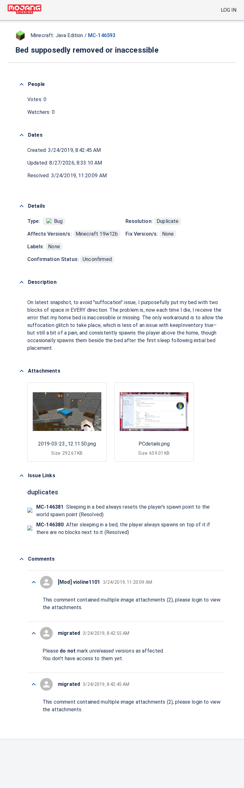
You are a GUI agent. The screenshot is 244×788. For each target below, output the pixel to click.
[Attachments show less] (21, 371)
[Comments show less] (21, 559)
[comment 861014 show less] (33, 684)
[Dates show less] (21, 135)
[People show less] (21, 84)
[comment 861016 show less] (33, 633)
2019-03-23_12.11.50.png (67, 444)
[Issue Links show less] (21, 475)
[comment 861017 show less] (33, 582)
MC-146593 (101, 35)
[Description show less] (21, 282)
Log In (228, 10)
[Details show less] (21, 206)
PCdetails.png (154, 444)
